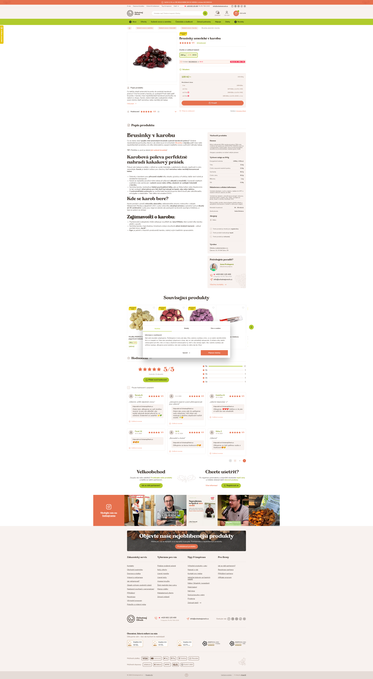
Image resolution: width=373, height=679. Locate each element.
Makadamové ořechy (165, 593)
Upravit (185, 352)
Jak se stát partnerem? (151, 485)
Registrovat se (232, 485)
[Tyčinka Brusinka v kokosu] (231, 320)
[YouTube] (238, 6)
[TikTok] (242, 6)
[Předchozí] (251, 327)
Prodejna (191, 599)
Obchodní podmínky (135, 570)
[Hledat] (205, 13)
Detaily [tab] (186, 328)
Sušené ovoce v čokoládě (167, 28)
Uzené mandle (163, 574)
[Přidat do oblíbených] (154, 307)
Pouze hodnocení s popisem (143, 387)
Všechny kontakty (217, 284)
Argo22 (243, 675)
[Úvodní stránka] (135, 13)
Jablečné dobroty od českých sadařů (199, 578)
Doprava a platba (134, 574)
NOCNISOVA (193, 61)
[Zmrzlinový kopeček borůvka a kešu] (171, 320)
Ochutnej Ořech (241, 111)
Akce (134, 22)
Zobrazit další (193, 603)
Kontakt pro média (195, 574)
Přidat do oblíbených (188, 111)
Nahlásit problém (226, 675)
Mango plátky (162, 589)
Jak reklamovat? (133, 581)
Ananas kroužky (163, 581)
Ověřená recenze (136, 421)
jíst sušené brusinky (159, 150)
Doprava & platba (138, 6)
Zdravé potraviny (204, 22)
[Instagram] (235, 6)
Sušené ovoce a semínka (161, 22)
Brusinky (178, 143)
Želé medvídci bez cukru (167, 585)
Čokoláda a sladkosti (184, 22)
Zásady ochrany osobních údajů (139, 585)
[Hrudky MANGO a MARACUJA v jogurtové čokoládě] (142, 320)
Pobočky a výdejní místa (136, 605)
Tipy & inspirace (166, 6)
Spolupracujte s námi (196, 595)
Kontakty (130, 566)
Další (175, 6)
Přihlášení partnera (225, 574)
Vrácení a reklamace (135, 578)
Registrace (131, 597)
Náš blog (191, 591)
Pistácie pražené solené (166, 566)
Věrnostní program (134, 601)
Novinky (240, 22)
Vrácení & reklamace (152, 6)
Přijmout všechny (214, 352)
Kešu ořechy (162, 570)
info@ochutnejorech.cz (220, 6)
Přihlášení (131, 593)
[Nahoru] (186, 675)
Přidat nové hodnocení (157, 380)
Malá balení (192, 587)
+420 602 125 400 (192, 6)
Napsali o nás (193, 570)
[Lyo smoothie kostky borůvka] (201, 320)
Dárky (227, 22)
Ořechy (144, 22)
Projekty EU (149, 675)
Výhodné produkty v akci (197, 566)
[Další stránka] (244, 460)
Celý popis (130, 104)
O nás (129, 6)
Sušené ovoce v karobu (189, 28)
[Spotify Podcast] (245, 6)
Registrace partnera (225, 570)
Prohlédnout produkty (186, 546)
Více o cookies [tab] (216, 328)
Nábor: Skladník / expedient (198, 583)
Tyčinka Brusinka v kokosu (228, 337)
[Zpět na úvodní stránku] (129, 28)
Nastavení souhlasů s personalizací (140, 589)
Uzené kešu (162, 578)
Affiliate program (225, 578)
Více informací (211, 485)
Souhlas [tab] (157, 328)
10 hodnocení (201, 43)
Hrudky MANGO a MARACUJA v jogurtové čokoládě (141, 338)
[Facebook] (232, 6)
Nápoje (218, 22)
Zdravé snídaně (163, 597)
